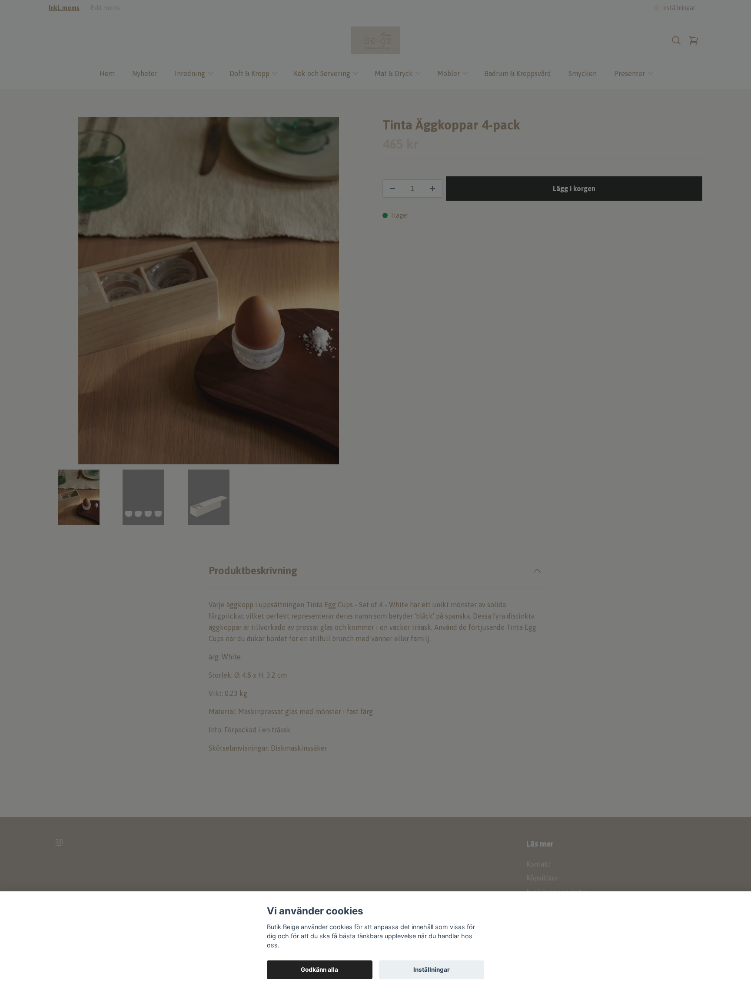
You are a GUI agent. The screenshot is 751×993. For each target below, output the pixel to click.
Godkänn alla (319, 969)
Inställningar (431, 969)
